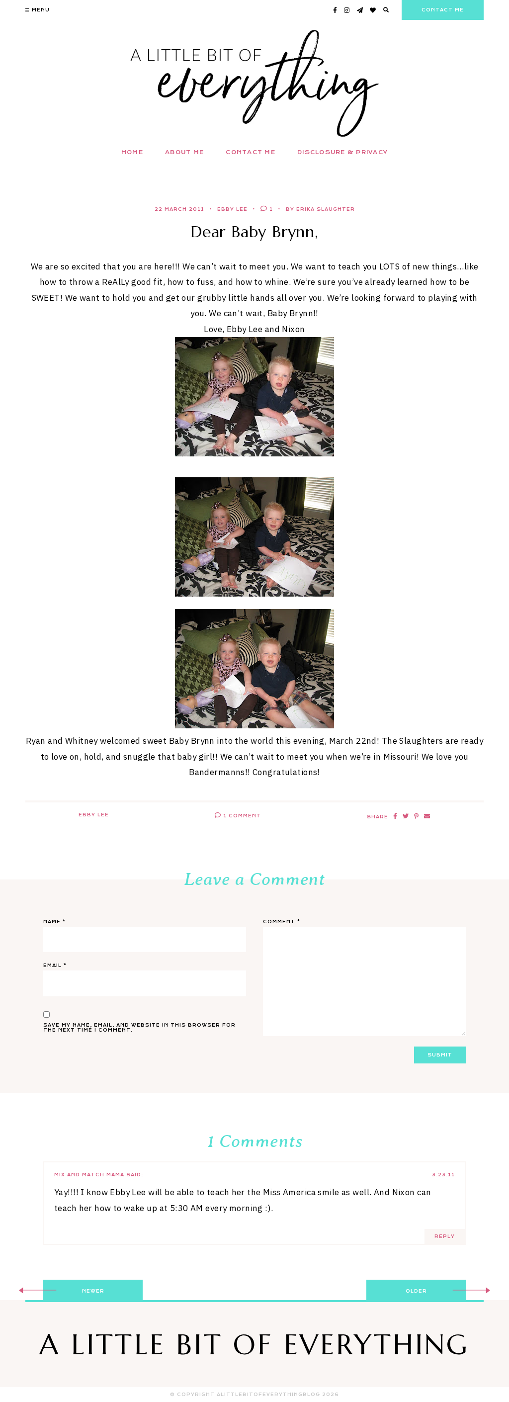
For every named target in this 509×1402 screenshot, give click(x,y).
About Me (184, 152)
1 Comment (241, 815)
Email (55, 965)
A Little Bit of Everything (254, 1344)
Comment (281, 921)
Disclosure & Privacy (342, 152)
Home (132, 152)
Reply (444, 1236)
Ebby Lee (232, 209)
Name (54, 921)
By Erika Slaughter (320, 209)
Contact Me (250, 152)
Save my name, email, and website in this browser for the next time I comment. (139, 1028)
